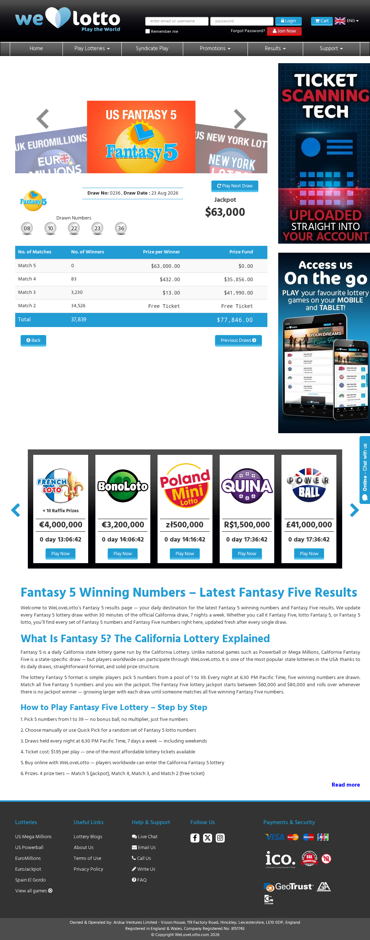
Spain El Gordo (30, 880)
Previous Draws (236, 340)
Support (329, 48)
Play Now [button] (60, 554)
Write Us (145, 869)
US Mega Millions (33, 837)
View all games (31, 891)
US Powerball (29, 848)
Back (35, 340)
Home (36, 48)
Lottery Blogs (88, 837)
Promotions (213, 48)
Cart (324, 21)
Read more (346, 785)
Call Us (143, 858)
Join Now (286, 31)
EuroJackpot (28, 869)
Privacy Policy (88, 869)
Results (273, 48)
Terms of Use (87, 858)
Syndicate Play (152, 48)
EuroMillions (28, 858)
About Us (84, 848)
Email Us (146, 848)
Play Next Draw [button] (237, 186)
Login (290, 21)
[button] (346, 20)
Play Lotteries (90, 48)
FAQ (141, 880)
